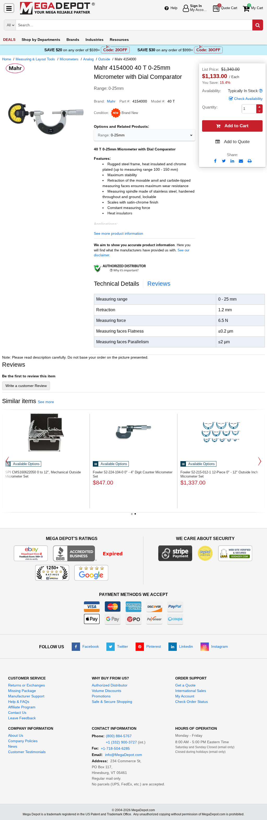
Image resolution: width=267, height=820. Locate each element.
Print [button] (250, 161)
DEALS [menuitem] (9, 39)
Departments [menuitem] (41, 39)
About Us (15, 735)
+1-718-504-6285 (115, 748)
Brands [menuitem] (72, 39)
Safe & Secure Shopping (112, 702)
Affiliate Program (21, 707)
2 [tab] (135, 516)
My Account (184, 696)
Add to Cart (236, 125)
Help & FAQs (18, 702)
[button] (261, 91)
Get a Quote (185, 685)
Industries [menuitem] (95, 39)
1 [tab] (132, 516)
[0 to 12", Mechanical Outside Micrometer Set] (46, 432)
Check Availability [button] (248, 99)
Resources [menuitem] (119, 39)
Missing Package (22, 691)
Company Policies (23, 741)
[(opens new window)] (91, 553)
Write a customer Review (26, 386)
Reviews (159, 283)
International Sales (190, 691)
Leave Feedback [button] (22, 718)
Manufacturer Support (26, 696)
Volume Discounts (106, 691)
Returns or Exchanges (26, 685)
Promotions (101, 696)
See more (46, 402)
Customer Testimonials (27, 752)
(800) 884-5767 (119, 736)
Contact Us (17, 712)
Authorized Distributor (110, 685)
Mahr (111, 101)
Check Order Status (191, 702)
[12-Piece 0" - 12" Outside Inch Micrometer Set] (221, 432)
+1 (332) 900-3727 (121, 742)
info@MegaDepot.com (123, 755)
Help (174, 8)
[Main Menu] (9, 8)
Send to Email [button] (241, 161)
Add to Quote (237, 141)
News (12, 746)
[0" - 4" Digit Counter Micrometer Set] (133, 432)
